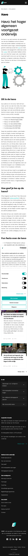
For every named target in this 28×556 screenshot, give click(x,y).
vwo (19, 47)
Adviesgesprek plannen (7, 470)
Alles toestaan (14, 298)
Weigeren (14, 307)
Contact (3, 512)
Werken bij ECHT (5, 509)
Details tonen (19, 293)
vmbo (5, 52)
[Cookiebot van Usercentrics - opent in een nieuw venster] (20, 248)
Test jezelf (3, 464)
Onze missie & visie (6, 502)
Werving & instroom (6, 478)
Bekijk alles (21, 371)
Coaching (3, 485)
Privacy (15, 547)
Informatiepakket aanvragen (8, 467)
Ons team (3, 505)
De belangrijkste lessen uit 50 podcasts (11, 432)
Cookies (19, 547)
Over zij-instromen (6, 461)
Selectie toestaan (14, 302)
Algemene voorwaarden (8, 547)
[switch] (24, 278)
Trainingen (4, 481)
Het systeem (12, 9)
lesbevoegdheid (14, 198)
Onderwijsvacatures (6, 457)
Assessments (4, 495)
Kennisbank (4, 9)
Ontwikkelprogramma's (7, 488)
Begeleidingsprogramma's (7, 491)
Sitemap (23, 547)
